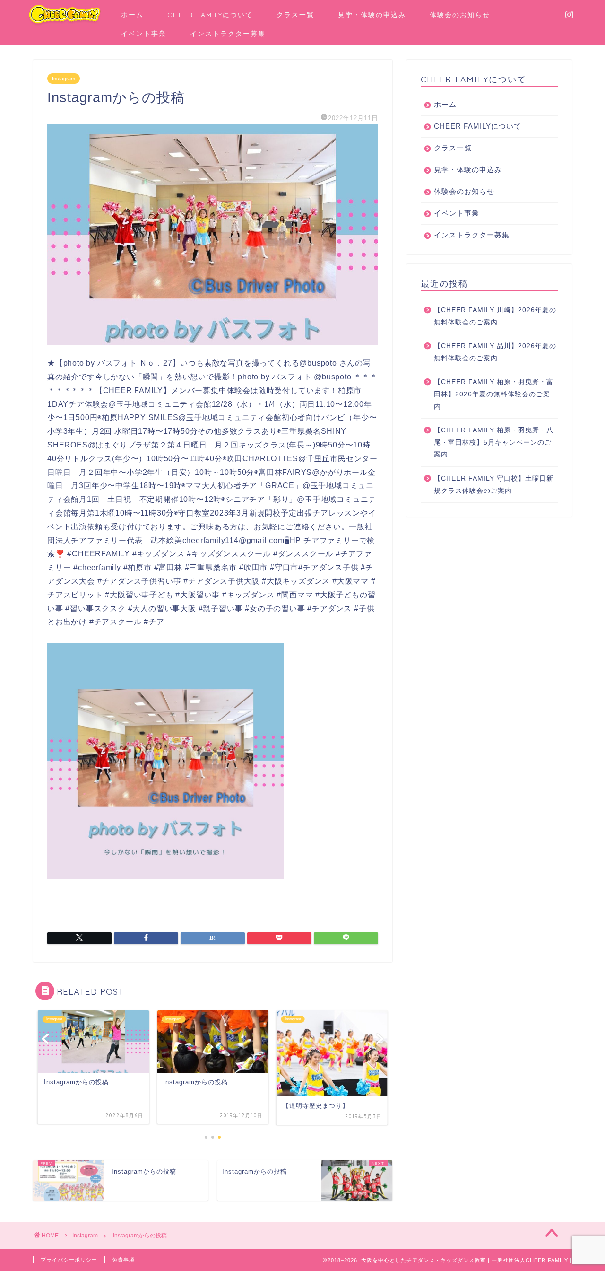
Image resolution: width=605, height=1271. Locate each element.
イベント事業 (143, 33)
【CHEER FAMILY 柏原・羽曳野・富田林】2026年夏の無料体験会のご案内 (493, 394)
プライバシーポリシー (69, 1259)
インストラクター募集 (228, 33)
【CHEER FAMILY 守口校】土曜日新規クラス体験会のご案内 (493, 484)
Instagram (63, 78)
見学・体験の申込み (372, 14)
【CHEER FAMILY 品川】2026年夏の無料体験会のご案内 (495, 352)
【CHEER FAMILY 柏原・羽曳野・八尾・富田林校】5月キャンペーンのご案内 (493, 442)
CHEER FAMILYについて (210, 14)
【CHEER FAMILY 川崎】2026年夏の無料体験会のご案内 (495, 316)
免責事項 (123, 1259)
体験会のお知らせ (460, 14)
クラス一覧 (295, 14)
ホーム (132, 14)
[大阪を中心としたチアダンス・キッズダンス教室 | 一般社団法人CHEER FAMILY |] (64, 23)
